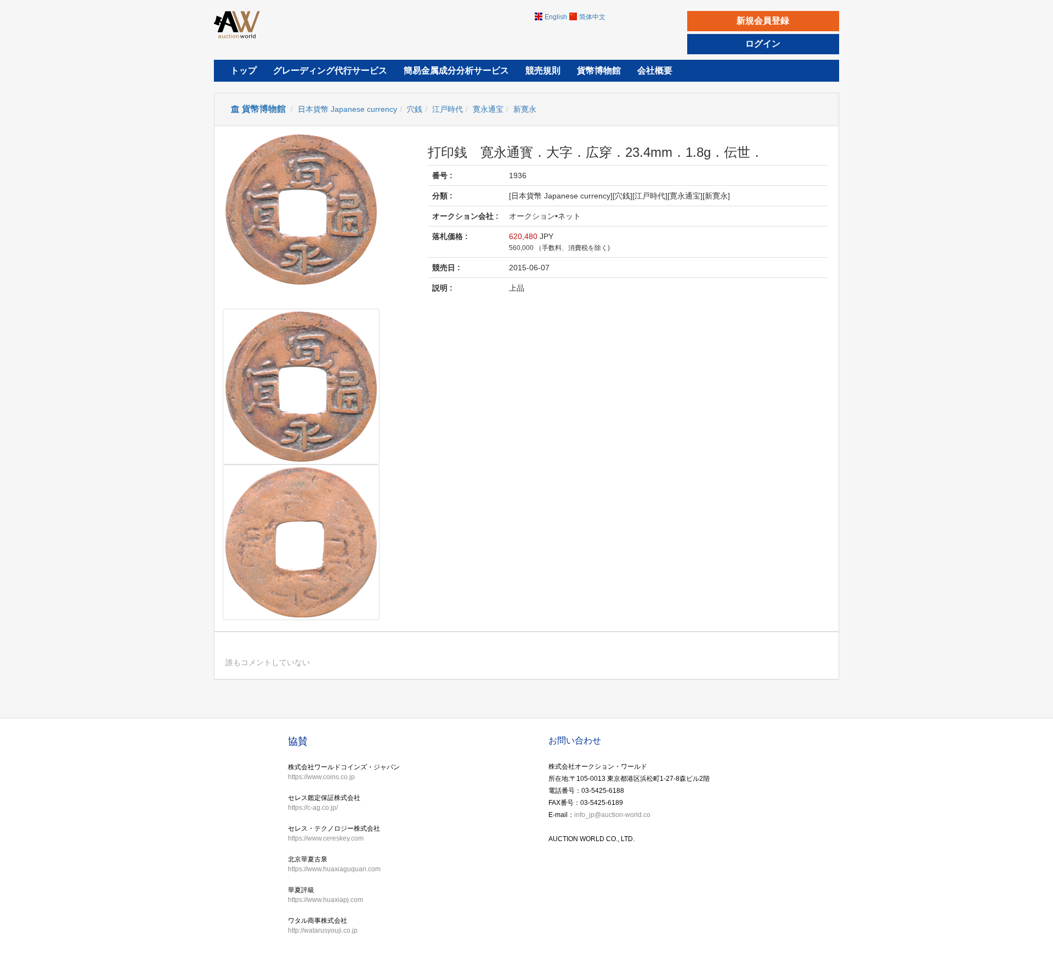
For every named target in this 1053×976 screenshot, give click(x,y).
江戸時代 (447, 109)
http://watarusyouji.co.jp (323, 930)
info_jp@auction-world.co (612, 815)
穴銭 (414, 109)
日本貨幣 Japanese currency (347, 109)
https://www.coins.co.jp (321, 777)
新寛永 (524, 109)
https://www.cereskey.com (326, 838)
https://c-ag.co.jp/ (313, 808)
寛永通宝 (488, 109)
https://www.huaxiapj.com (325, 900)
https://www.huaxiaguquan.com (334, 869)
